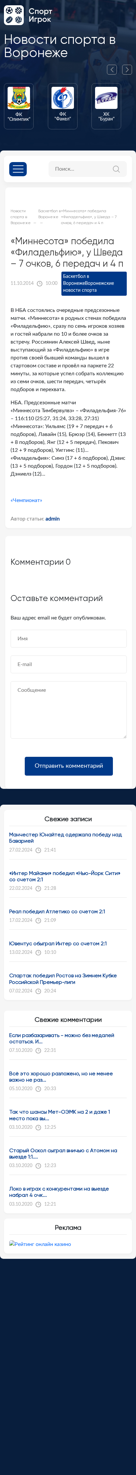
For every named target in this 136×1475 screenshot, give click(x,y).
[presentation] (114, 70)
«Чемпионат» (26, 500)
